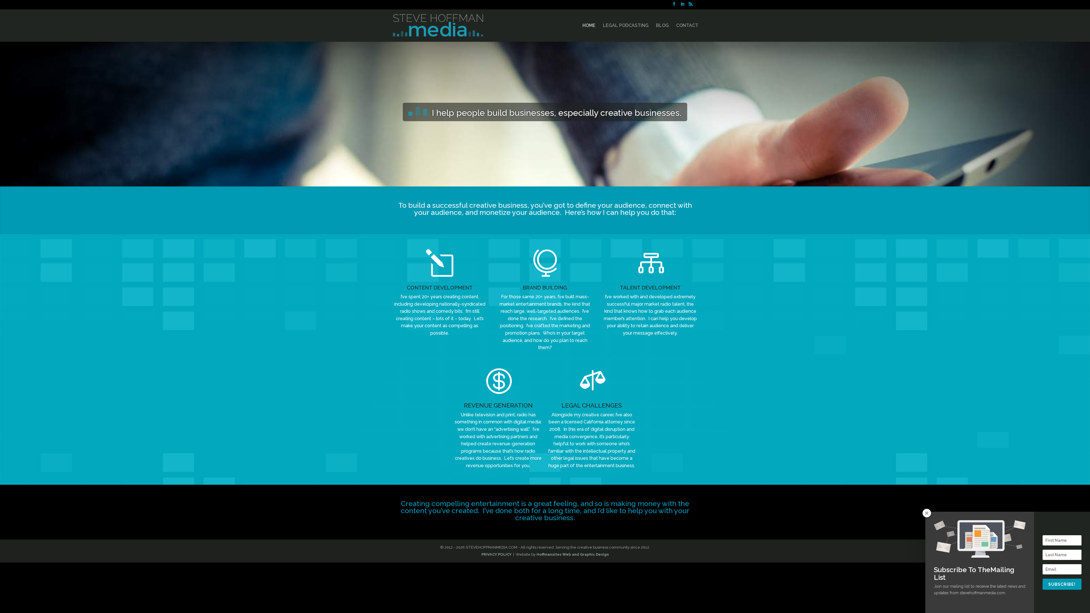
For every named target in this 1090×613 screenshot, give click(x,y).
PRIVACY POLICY (496, 554)
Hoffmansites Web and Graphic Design (572, 554)
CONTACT (687, 26)
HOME (589, 26)
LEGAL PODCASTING (626, 26)
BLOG (662, 26)
